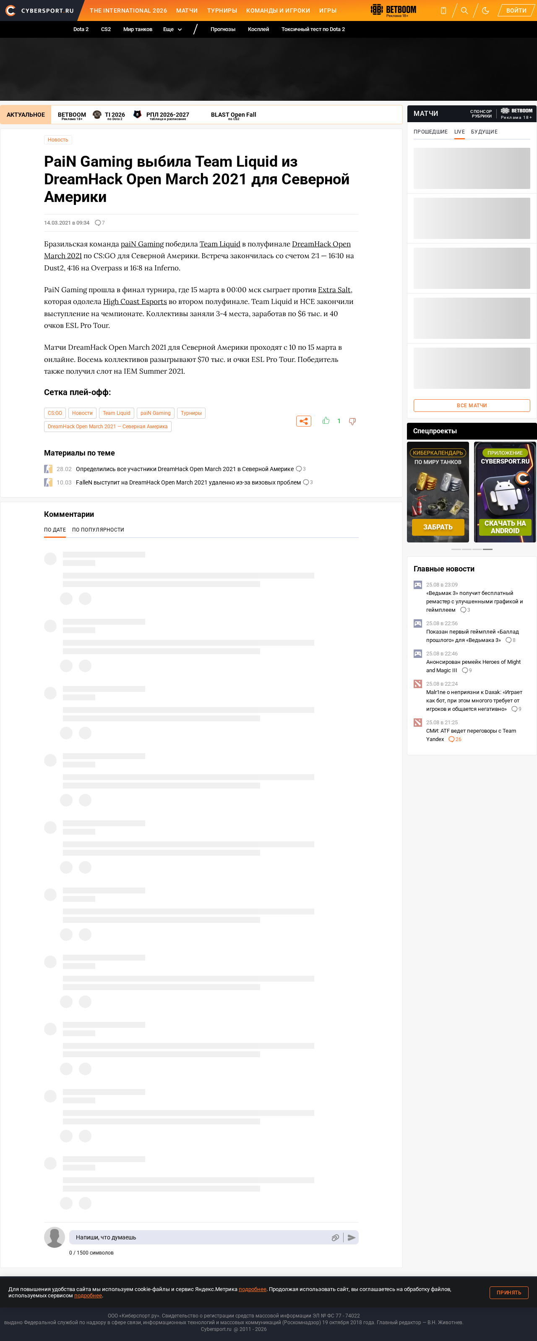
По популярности (98, 530)
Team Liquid (116, 413)
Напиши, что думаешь (106, 1237)
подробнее (252, 1289)
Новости (82, 413)
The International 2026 (128, 10)
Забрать (438, 527)
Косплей (258, 29)
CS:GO (55, 413)
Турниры (222, 10)
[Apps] (443, 10)
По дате (55, 530)
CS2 (106, 29)
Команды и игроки (278, 10)
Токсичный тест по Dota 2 (313, 29)
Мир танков (137, 29)
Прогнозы (223, 29)
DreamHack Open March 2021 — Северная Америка (108, 427)
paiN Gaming (156, 413)
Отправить (351, 1237)
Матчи (187, 10)
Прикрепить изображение (334, 1237)
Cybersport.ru (216, 1329)
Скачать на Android (505, 527)
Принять (509, 1293)
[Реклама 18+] (517, 110)
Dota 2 (81, 29)
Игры (327, 10)
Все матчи (472, 406)
